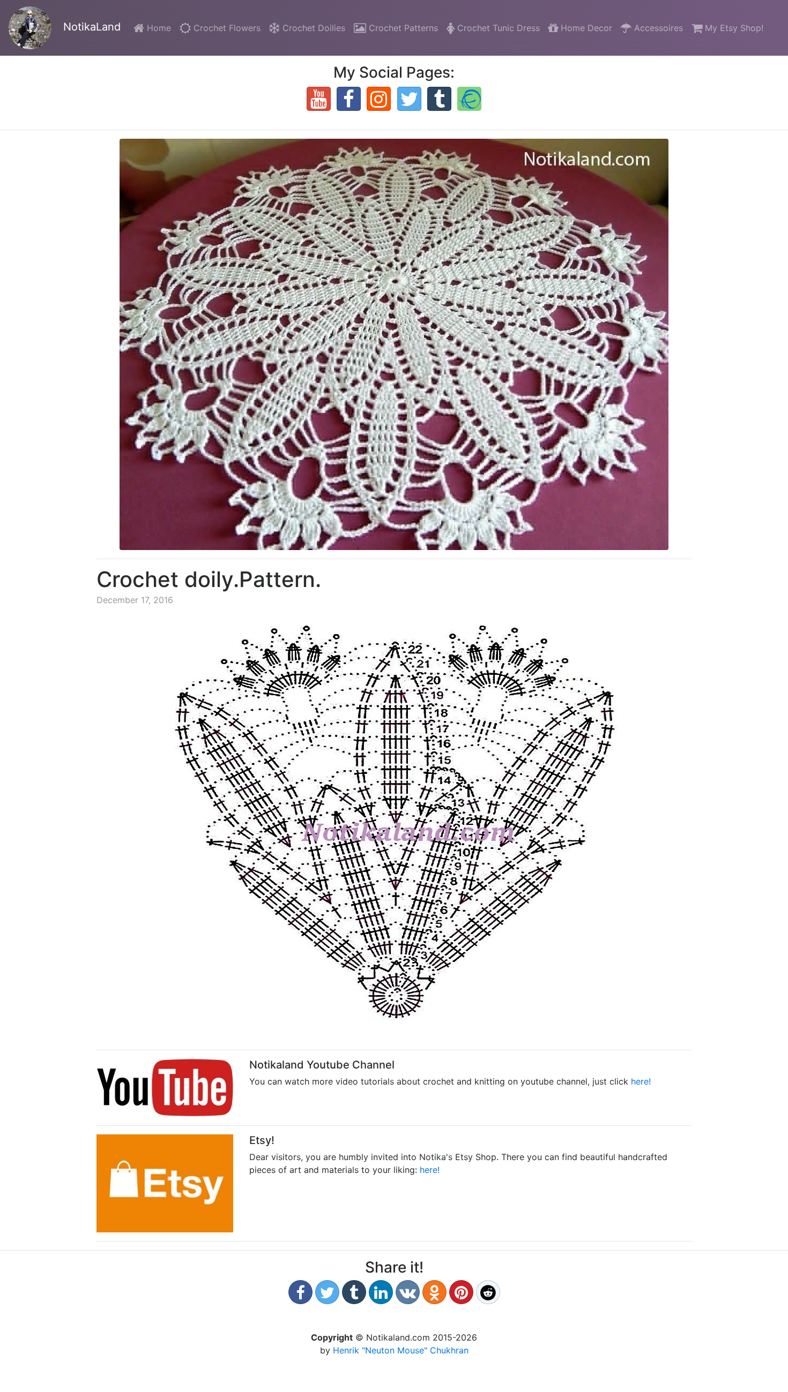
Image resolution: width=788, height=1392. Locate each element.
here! (641, 1081)
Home (159, 27)
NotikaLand (90, 26)
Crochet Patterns (402, 27)
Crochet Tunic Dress (497, 27)
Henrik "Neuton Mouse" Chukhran (401, 1350)
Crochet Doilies (312, 27)
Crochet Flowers (226, 27)
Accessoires (657, 27)
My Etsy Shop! (732, 27)
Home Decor (585, 27)
